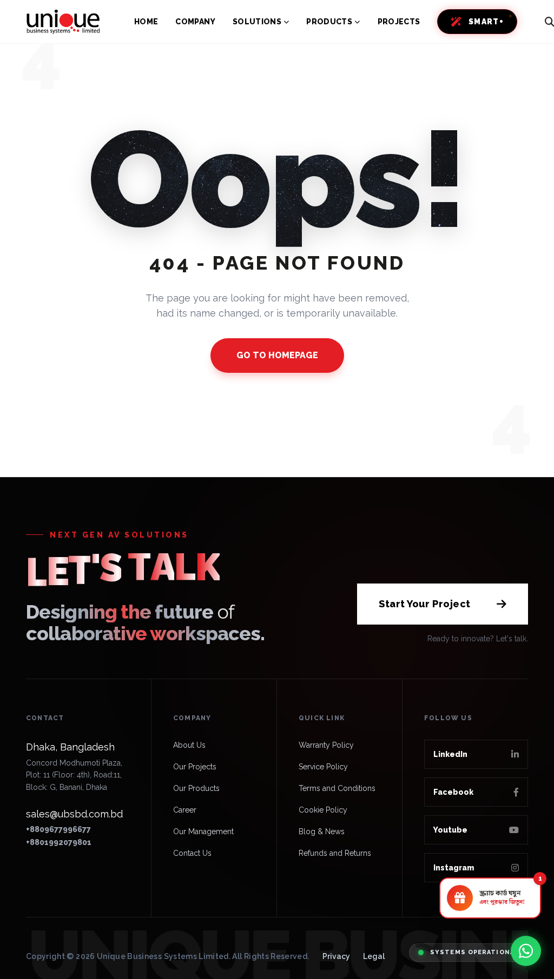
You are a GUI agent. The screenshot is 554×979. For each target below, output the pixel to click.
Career (184, 810)
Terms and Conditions (337, 788)
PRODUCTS (329, 21)
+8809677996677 (58, 829)
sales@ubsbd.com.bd (74, 814)
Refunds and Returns (335, 853)
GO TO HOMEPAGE (277, 355)
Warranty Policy (326, 745)
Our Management (203, 831)
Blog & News (322, 831)
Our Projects (194, 766)
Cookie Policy (323, 810)
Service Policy (323, 766)
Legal (374, 956)
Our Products (196, 788)
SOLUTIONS (257, 21)
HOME (146, 21)
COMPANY (195, 21)
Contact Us (192, 853)
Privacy (336, 956)
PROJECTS (399, 21)
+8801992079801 (58, 842)
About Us (189, 745)
